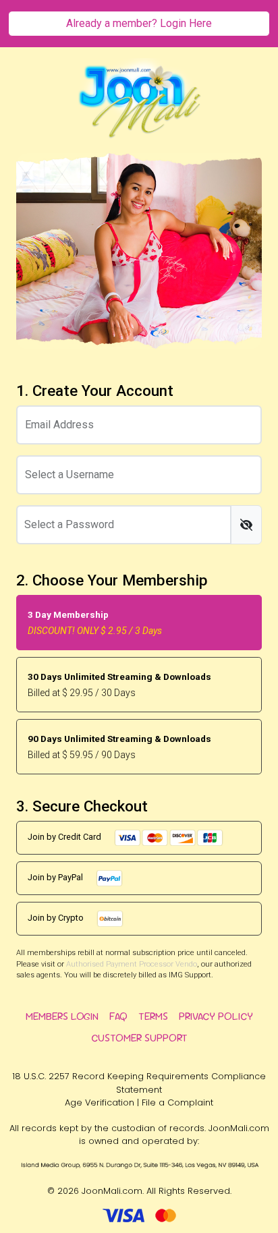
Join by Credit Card (65, 837)
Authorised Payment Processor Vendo (131, 964)
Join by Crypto (57, 918)
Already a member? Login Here (139, 23)
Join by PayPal (56, 877)
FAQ (118, 1016)
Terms (153, 1016)
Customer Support (139, 1038)
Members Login (62, 1016)
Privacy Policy (216, 1016)
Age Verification (99, 1102)
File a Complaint (177, 1102)
